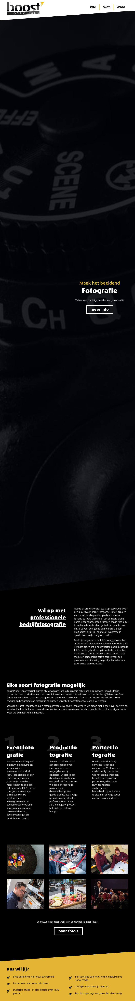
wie (93, 7)
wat (106, 7)
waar (121, 7)
